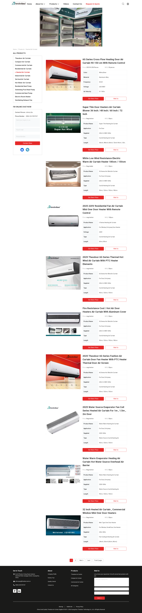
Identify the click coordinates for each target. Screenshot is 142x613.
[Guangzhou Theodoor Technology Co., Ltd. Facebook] (15, 591)
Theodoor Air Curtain (23, 58)
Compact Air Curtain (22, 62)
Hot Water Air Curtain (23, 83)
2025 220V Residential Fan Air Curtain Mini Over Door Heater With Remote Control (103, 209)
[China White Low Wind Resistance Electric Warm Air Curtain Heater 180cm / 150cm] (63, 174)
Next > (82, 560)
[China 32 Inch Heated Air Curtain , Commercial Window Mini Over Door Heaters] (63, 525)
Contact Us (51, 585)
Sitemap (61, 606)
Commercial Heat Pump (23, 93)
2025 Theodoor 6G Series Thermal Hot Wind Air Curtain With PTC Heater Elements (103, 260)
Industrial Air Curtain (22, 76)
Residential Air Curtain (23, 69)
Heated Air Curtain (23, 72)
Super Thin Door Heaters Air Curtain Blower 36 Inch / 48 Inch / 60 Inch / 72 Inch (102, 110)
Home (15, 49)
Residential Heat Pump (23, 86)
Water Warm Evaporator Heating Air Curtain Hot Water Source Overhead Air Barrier (103, 462)
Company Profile (52, 574)
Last (88, 560)
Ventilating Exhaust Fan (23, 100)
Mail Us (115, 99)
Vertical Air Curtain (22, 79)
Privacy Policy (79, 606)
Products (21, 49)
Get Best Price (93, 99)
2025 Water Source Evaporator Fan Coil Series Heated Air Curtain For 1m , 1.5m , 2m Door (104, 410)
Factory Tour (51, 577)
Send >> (99, 598)
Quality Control (52, 581)
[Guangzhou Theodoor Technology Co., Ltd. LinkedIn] (19, 591)
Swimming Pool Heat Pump (25, 90)
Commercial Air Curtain (23, 65)
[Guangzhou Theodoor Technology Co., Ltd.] (19, 3)
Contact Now (27, 143)
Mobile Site (69, 606)
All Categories (74, 585)
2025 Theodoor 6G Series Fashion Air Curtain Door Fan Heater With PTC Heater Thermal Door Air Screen (105, 359)
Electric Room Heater (23, 97)
